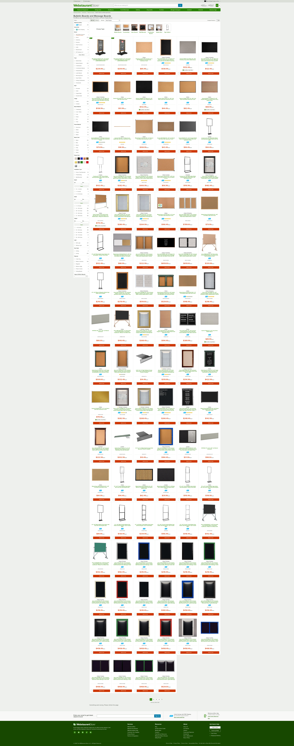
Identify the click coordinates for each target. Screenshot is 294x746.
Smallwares (111, 9)
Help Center (77, 1)
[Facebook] (82, 732)
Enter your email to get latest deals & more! (83, 715)
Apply (81, 186)
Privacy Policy (177, 743)
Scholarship (186, 734)
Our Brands (186, 728)
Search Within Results (79, 274)
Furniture (161, 9)
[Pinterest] (90, 732)
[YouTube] (78, 732)
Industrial (200, 9)
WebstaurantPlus (131, 726)
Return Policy (186, 737)
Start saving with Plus (179, 717)
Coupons (157, 732)
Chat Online (214, 733)
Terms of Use (184, 743)
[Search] (87, 276)
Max (83, 182)
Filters (75, 20)
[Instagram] (75, 732)
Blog (156, 726)
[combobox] (145, 5)
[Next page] (162, 699)
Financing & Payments (188, 732)
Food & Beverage (124, 9)
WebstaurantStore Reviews (161, 735)
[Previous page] (148, 699)
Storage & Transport (175, 9)
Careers (185, 730)
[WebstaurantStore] (93, 724)
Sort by (102, 20)
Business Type (213, 9)
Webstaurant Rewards (132, 728)
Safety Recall (158, 737)
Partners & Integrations (132, 735)
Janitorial (189, 9)
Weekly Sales (158, 730)
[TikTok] (86, 732)
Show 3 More (82, 54)
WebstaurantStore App (132, 730)
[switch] (218, 20)
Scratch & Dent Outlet (160, 728)
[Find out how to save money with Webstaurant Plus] (163, 63)
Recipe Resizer (131, 734)
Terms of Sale (169, 743)
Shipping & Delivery (216, 735)
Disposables (150, 9)
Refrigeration (98, 9)
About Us (185, 726)
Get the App (87, 1)
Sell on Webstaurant (188, 735)
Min (75, 182)
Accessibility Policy (193, 743)
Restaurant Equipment (82, 9)
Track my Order (215, 730)
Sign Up (157, 716)
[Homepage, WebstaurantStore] (86, 5)
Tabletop (138, 9)
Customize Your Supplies (133, 732)
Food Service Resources (161, 734)
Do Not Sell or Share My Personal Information (210, 743)
